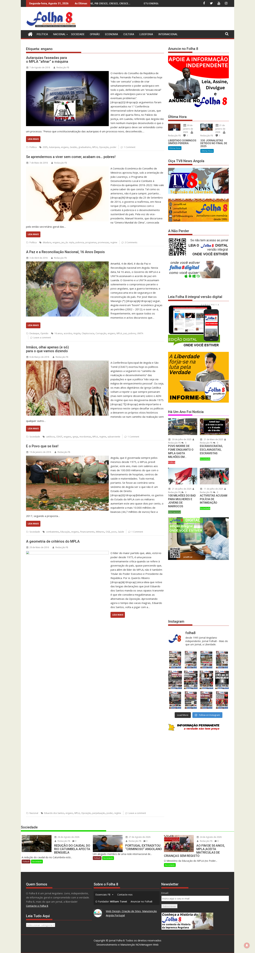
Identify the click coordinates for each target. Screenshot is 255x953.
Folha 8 (26, 861)
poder (113, 147)
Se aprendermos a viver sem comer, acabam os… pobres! (71, 157)
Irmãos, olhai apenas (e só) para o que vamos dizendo (47, 349)
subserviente (114, 436)
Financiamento (87, 531)
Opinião (95, 34)
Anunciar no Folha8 (141, 901)
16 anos (58, 333)
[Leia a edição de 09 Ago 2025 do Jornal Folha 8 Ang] (206, 680)
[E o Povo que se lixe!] (67, 457)
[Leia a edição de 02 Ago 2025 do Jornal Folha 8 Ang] (222, 680)
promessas (103, 242)
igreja (75, 436)
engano (65, 147)
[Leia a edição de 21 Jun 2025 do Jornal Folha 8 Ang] (222, 700)
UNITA (140, 333)
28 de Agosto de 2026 (68, 837)
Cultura (128, 34)
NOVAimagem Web (147, 944)
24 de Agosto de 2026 (210, 837)
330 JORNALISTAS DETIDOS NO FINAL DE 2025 (213, 143)
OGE (108, 531)
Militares (100, 531)
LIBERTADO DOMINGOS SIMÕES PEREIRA (182, 142)
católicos (50, 436)
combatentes (52, 531)
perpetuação (98, 813)
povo (114, 531)
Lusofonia (146, 34)
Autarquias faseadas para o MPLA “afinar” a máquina (47, 60)
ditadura (47, 242)
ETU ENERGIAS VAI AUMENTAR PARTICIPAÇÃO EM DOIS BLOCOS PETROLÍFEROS (114, 3)
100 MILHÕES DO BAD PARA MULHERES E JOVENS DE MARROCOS (182, 501)
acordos (68, 333)
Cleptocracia (88, 333)
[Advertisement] (166, 19)
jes (62, 242)
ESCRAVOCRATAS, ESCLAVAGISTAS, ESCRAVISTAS (211, 449)
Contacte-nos (125, 894)
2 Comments (131, 242)
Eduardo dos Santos (54, 813)
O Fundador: (111, 901)
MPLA (95, 147)
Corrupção (101, 333)
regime (113, 242)
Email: (165, 893)
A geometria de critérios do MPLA (53, 541)
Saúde (121, 531)
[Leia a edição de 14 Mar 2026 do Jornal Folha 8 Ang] (206, 659)
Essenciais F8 (102, 894)
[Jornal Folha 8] (29, 33)
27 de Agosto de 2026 (139, 837)
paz (125, 333)
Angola (76, 333)
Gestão (73, 147)
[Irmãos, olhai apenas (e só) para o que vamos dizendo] (67, 362)
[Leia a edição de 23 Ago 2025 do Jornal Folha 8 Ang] (175, 680)
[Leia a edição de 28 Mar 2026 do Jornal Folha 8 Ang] (175, 659)
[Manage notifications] (247, 945)
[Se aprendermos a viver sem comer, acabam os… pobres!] (67, 168)
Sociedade (77, 34)
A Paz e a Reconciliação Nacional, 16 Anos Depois (65, 252)
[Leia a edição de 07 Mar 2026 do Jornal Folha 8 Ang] (222, 659)
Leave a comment (42, 337)
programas (90, 242)
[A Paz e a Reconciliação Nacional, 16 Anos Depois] (67, 263)
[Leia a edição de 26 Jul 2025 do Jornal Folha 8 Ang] (175, 700)
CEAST (59, 436)
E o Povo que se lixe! (42, 446)
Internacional (168, 34)
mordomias (85, 436)
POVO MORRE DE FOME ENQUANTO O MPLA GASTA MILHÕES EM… (180, 451)
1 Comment (129, 147)
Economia (111, 34)
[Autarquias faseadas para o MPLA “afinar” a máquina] (67, 73)
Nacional (59, 34)
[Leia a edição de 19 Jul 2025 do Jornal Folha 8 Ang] (191, 700)
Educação (65, 531)
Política (42, 34)
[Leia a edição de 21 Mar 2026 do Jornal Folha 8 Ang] (191, 659)
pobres (132, 333)
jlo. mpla (70, 242)
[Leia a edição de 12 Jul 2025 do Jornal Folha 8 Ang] (206, 700)
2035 (45, 147)
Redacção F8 (63, 67)
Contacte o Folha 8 (37, 905)
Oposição (104, 147)
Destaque (34, 333)
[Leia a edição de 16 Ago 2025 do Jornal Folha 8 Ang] (191, 680)
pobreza (79, 242)
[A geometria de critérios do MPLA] (67, 553)
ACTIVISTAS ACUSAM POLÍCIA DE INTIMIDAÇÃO (213, 499)
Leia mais (33, 139)
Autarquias (54, 147)
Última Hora (174, 148)
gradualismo (84, 147)
